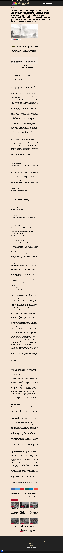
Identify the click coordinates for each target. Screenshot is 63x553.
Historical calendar (38, 5)
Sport (34, 5)
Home (11, 5)
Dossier (14, 5)
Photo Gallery (27, 5)
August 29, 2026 (22, 531)
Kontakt (15, 0)
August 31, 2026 (31, 532)
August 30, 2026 (31, 516)
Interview (16, 5)
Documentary (23, 5)
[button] (2, 551)
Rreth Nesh (12, 0)
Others (42, 5)
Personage (19, 5)
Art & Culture (31, 5)
